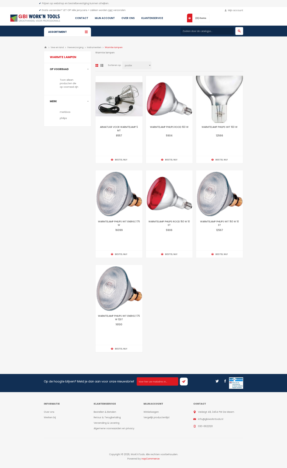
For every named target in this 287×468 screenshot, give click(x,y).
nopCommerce (151, 458)
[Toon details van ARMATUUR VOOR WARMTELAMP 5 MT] (119, 99)
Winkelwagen (151, 412)
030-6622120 (205, 426)
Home (45, 47)
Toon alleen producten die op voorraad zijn (69, 83)
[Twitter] (217, 381)
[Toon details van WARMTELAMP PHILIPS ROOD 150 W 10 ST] (169, 193)
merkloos (65, 112)
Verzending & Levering (106, 423)
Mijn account (235, 10)
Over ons (49, 412)
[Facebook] (225, 381)
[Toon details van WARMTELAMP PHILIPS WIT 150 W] (219, 99)
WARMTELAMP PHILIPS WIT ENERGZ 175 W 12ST (119, 317)
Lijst (101, 65)
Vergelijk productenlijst (157, 417)
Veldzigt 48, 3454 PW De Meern (216, 412)
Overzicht (96, 65)
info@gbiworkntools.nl (210, 419)
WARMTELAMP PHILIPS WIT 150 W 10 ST (219, 223)
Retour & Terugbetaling (107, 417)
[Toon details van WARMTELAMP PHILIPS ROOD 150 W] (169, 99)
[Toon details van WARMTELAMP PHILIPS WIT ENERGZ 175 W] (119, 193)
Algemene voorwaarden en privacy (114, 428)
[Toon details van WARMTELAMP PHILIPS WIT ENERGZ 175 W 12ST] (119, 288)
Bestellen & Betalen (105, 412)
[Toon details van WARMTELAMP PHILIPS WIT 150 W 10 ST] (219, 193)
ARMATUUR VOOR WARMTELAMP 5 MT (119, 128)
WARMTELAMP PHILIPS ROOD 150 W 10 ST (169, 223)
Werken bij (50, 417)
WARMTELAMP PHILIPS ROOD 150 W (169, 127)
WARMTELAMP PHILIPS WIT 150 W (220, 127)
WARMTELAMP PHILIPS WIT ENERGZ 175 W (119, 223)
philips (63, 118)
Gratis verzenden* (52, 10)
